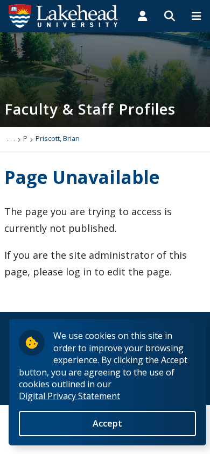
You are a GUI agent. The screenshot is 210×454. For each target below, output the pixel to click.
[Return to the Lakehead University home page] (63, 15)
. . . (11, 138)
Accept (107, 423)
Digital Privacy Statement (69, 396)
